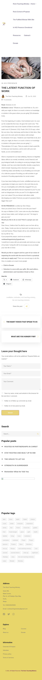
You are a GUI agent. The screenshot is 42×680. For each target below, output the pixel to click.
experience (29, 523)
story (13, 557)
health (35, 532)
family (4, 527)
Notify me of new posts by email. (14, 406)
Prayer (31, 540)
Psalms (13, 544)
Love (19, 536)
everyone (20, 523)
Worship (20, 561)
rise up (5, 548)
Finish (18, 527)
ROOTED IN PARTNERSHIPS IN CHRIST (21, 447)
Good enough (13, 532)
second (5, 552)
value (4, 561)
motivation (17, 297)
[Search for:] (21, 434)
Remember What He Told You (16, 472)
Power (23, 540)
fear (11, 527)
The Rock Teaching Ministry (14, 96)
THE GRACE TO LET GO (14, 459)
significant (35, 552)
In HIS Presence (9, 83)
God (4, 532)
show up (25, 552)
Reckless (29, 544)
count (4, 523)
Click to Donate (8, 265)
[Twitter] (8, 614)
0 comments (7, 100)
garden (35, 527)
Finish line (26, 527)
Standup (5, 557)
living (12, 536)
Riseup (13, 548)
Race (21, 544)
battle (17, 519)
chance (33, 519)
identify (5, 536)
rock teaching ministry (28, 297)
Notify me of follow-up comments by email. (18, 401)
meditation (9, 297)
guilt (29, 532)
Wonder (12, 561)
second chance (15, 552)
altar (4, 519)
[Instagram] (13, 614)
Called (25, 519)
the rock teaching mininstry (21, 300)
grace (22, 532)
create (11, 523)
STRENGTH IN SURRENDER (16, 465)
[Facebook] (4, 614)
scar (36, 548)
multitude (15, 540)
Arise (10, 519)
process (5, 544)
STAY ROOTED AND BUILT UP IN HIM (19, 453)
